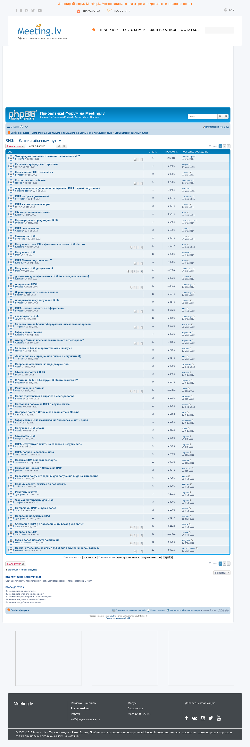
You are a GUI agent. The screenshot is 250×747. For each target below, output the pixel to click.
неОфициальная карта (85, 719)
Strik (17, 414)
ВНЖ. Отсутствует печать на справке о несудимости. (48, 444)
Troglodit (19, 327)
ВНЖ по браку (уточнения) (32, 196)
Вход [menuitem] (226, 127)
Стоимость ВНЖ (25, 236)
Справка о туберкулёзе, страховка (36, 164)
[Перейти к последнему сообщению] (195, 156)
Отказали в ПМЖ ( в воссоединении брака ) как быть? (49, 524)
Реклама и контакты (83, 702)
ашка (17, 510)
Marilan (185, 188)
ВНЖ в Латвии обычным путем (131, 133)
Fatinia (185, 404)
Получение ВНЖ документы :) (34, 268)
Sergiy (185, 164)
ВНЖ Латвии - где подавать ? (33, 260)
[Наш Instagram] (26, 10)
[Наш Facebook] (16, 10)
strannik (185, 276)
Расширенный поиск (226, 116)
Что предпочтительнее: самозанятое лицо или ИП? (47, 156)
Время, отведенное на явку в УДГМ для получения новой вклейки (57, 547)
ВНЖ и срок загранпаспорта (32, 204)
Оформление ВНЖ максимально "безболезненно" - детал (51, 420)
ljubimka (19, 279)
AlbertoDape (188, 156)
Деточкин (186, 364)
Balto (184, 260)
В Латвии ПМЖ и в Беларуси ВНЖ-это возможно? (46, 380)
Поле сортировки (107, 557)
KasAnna (186, 324)
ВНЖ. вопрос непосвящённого (34, 452)
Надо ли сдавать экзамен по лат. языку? (40, 484)
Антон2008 (20, 534)
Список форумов (20, 133)
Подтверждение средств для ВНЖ (36, 220)
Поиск (220, 116)
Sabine (185, 524)
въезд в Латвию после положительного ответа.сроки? (49, 340)
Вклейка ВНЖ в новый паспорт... (36, 460)
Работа (75, 713)
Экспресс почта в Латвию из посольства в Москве (47, 412)
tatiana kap (187, 268)
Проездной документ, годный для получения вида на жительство (56, 476)
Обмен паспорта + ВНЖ (30, 372)
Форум (132, 702)
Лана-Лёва (20, 454)
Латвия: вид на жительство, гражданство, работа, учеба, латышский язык (72, 133)
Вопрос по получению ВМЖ (33, 516)
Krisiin (18, 215)
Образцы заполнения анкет (32, 212)
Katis (184, 212)
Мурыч (185, 372)
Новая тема (14, 146)
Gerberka (19, 343)
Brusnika (19, 398)
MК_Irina (186, 540)
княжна (185, 460)
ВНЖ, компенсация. (27, 228)
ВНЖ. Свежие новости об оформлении (39, 308)
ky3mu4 (19, 223)
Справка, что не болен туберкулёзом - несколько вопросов (53, 324)
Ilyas (17, 375)
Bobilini (18, 295)
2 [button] (224, 146)
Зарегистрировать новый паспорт (36, 292)
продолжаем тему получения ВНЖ (37, 300)
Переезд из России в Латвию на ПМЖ (38, 468)
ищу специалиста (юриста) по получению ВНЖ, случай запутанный (57, 188)
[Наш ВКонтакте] (21, 10)
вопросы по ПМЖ (26, 284)
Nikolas (18, 183)
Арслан (18, 526)
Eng (232, 10)
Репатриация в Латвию (29, 388)
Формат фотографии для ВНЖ (34, 500)
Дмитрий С (20, 494)
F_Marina (19, 159)
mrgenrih (19, 382)
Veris (17, 390)
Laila (17, 422)
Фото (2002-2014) (139, 713)
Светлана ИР (188, 220)
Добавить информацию (200, 702)
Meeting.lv (23, 703)
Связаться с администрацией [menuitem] (131, 610)
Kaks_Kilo (20, 263)
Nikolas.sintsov (22, 542)
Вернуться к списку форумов (22, 570)
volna (184, 428)
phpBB (111, 616)
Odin (17, 367)
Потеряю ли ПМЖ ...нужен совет (35, 508)
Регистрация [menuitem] (212, 127)
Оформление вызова (28, 332)
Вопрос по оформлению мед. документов (42, 364)
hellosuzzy (20, 199)
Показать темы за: (72, 557)
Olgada (18, 406)
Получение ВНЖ (25, 252)
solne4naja (20, 239)
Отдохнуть (134, 30)
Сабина (19, 231)
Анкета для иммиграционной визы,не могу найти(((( (48, 356)
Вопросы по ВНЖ (26, 532)
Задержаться (163, 30)
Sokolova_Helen (23, 191)
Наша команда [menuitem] (157, 610)
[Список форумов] (23, 114)
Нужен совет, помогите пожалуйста (37, 540)
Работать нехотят (26, 492)
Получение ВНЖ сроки (29, 428)
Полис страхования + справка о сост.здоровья (44, 396)
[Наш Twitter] (33, 10)
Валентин (186, 420)
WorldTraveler (22, 550)
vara (17, 446)
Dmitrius (19, 287)
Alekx (184, 388)
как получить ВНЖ (27, 316)
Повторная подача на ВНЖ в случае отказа (42, 404)
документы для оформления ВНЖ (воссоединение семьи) (52, 276)
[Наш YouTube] (40, 10)
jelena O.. (19, 470)
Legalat (185, 436)
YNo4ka (19, 359)
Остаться (190, 30)
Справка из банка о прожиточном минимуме (43, 348)
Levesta (19, 175)
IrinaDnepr (187, 180)
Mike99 (185, 252)
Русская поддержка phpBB (118, 618)
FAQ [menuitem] (25, 127)
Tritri (184, 308)
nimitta (185, 532)
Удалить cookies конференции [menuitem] (185, 610)
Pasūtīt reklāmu (80, 708)
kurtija (18, 438)
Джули (18, 319)
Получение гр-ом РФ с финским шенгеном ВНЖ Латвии (50, 244)
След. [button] (228, 146)
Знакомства (91, 11)
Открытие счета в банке (30, 180)
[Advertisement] (117, 78)
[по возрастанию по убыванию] (151, 557)
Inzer (17, 271)
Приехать (109, 30)
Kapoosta (19, 247)
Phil (17, 255)
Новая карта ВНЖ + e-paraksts (34, 172)
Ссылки (15, 127)
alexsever (20, 462)
